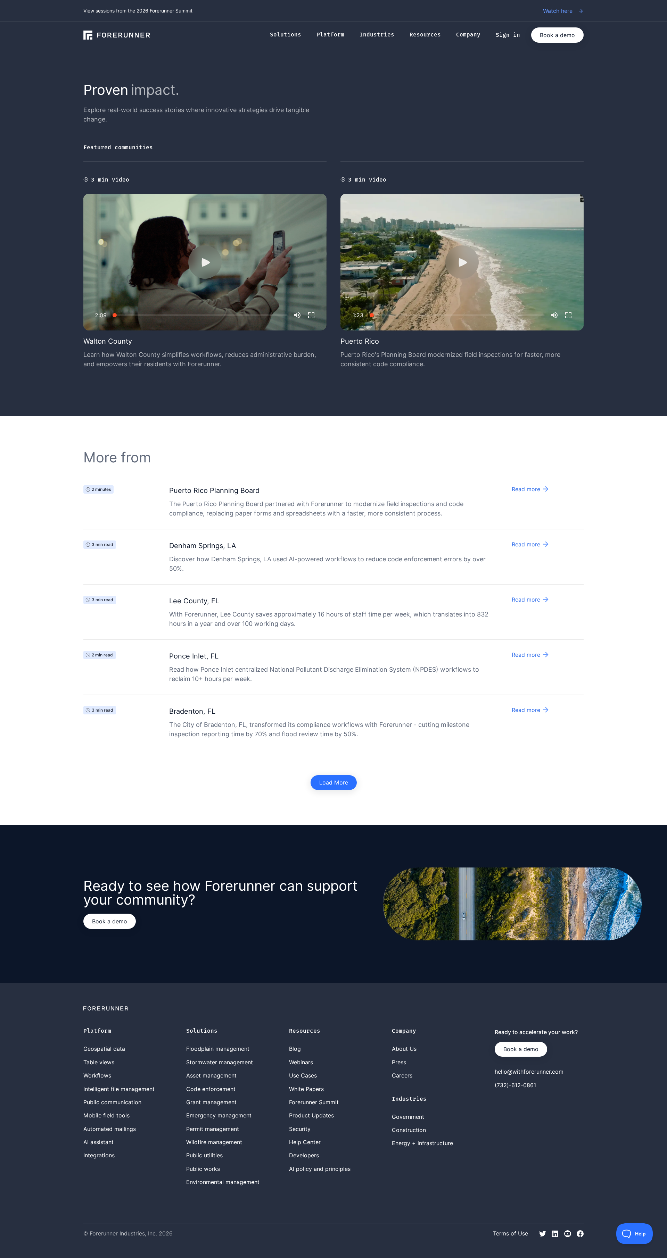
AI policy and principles (320, 1168)
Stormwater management (219, 1062)
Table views (98, 1062)
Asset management (211, 1075)
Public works (203, 1168)
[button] (289, 35)
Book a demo (557, 35)
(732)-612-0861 (515, 1085)
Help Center (305, 1142)
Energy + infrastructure (422, 1143)
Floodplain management (217, 1048)
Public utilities (204, 1155)
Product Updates (311, 1115)
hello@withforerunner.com (529, 1071)
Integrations (99, 1155)
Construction (409, 1129)
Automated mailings (109, 1128)
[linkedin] (555, 1233)
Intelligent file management (119, 1088)
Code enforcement (211, 1088)
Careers (402, 1075)
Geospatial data (104, 1048)
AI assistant (98, 1142)
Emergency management (219, 1115)
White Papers (306, 1088)
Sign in (508, 35)
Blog (295, 1048)
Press (399, 1062)
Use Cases (303, 1075)
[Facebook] (580, 1233)
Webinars (301, 1062)
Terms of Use (510, 1233)
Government (408, 1116)
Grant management (211, 1102)
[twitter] (542, 1233)
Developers (304, 1155)
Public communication (112, 1102)
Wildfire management (214, 1142)
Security (300, 1128)
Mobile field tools (106, 1115)
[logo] (116, 35)
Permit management (212, 1128)
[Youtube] (567, 1233)
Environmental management (223, 1182)
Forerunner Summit (314, 1102)
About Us (404, 1048)
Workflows (97, 1075)
